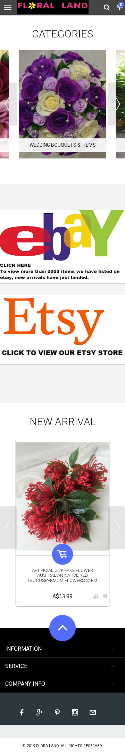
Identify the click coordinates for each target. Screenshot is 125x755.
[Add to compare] (96, 597)
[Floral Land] (52, 7)
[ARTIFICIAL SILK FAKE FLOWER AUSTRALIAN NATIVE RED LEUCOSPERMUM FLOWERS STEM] (62, 496)
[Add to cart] (62, 554)
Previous (8, 104)
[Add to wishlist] (105, 597)
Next (116, 104)
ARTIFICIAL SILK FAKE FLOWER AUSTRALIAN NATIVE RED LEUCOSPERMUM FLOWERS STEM (62, 575)
